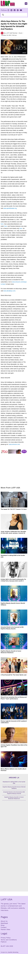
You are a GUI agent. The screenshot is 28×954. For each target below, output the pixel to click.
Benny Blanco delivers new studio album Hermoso (13, 769)
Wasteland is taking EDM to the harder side (13, 556)
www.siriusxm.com (14, 444)
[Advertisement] (14, 469)
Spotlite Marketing (13, 952)
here (5, 226)
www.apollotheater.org (10, 208)
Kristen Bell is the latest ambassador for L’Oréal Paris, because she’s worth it (13, 580)
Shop (2, 925)
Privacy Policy (5, 938)
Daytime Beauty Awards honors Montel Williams (13, 603)
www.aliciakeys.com (9, 291)
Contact (3, 927)
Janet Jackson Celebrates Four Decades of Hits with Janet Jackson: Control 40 (13, 532)
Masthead (4, 923)
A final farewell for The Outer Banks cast (13, 675)
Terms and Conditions (9, 940)
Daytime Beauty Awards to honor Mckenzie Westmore (11, 651)
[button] (26, 3)
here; (2, 224)
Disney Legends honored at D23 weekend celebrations (14, 721)
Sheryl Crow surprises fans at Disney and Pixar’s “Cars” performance (14, 697)
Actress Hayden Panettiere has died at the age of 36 (14, 745)
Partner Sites (5, 929)
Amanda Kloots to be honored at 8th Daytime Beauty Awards (12, 627)
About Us (4, 921)
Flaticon (3, 942)
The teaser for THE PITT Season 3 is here (14, 509)
